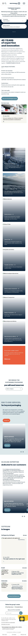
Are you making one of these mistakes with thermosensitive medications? (13, 119)
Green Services (9, 436)
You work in (5, 19)
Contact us (6, 420)
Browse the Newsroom (14, 596)
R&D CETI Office (9, 501)
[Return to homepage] (15, 3)
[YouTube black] (9, 607)
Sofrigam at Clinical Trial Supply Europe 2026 (18, 573)
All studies (24, 580)
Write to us (7, 359)
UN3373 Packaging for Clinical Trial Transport (17, 588)
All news (25, 535)
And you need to (6, 25)
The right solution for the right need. (14, 559)
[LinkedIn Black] (19, 607)
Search (14, 31)
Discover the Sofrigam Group (10, 98)
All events (24, 567)
